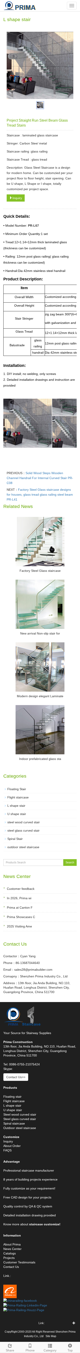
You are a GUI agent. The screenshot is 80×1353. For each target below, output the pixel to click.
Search (70, 862)
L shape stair (16, 805)
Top (70, 1350)
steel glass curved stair (23, 830)
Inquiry (17, 198)
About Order (12, 1146)
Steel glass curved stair (19, 1119)
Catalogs (9, 1253)
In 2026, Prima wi (19, 898)
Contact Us (11, 1267)
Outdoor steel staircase (19, 1128)
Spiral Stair (15, 839)
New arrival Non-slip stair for (40, 633)
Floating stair (12, 1096)
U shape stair (16, 814)
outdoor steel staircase (23, 847)
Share (10, 1350)
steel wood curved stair (23, 822)
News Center (12, 1249)
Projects (9, 1258)
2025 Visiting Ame (19, 926)
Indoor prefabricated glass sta (40, 759)
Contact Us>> (15, 1077)
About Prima (12, 1244)
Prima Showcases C (21, 917)
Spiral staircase (14, 1123)
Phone (30, 1350)
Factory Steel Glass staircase (40, 570)
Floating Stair (16, 789)
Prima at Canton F (20, 907)
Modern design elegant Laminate (40, 696)
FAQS (7, 1150)
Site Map (51, 1336)
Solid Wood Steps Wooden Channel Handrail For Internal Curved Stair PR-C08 (40, 478)
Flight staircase (18, 797)
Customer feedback (20, 889)
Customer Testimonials (19, 1262)
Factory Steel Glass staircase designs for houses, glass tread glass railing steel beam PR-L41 (40, 494)
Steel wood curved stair (19, 1114)
